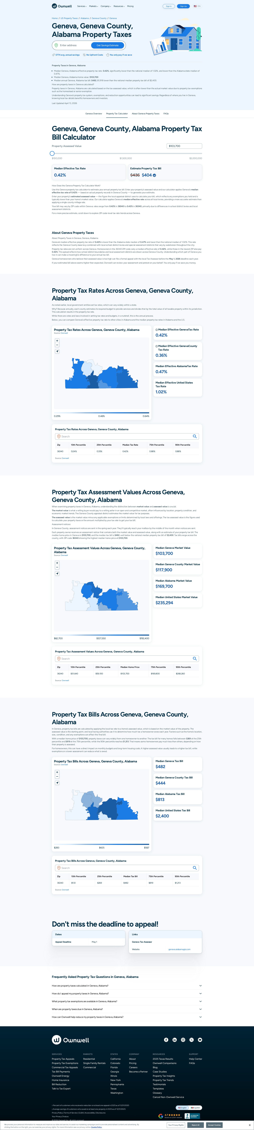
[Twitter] (191, 1039)
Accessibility (90, 1113)
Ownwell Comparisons (164, 1063)
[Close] (250, 1125)
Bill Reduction (59, 1084)
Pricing (132, 1063)
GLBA (81, 1113)
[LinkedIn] (175, 1039)
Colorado (115, 1063)
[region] (127, 1125)
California (115, 1058)
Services (57, 1054)
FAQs (192, 1063)
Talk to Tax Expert (61, 1088)
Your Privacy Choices (60, 1116)
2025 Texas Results (163, 1058)
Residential (89, 1058)
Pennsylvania (117, 1084)
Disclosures (101, 1113)
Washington (116, 1092)
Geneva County (99, 18)
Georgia (114, 1071)
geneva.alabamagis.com (179, 949)
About (132, 1058)
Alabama (85, 18)
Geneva (113, 18)
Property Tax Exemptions (65, 1063)
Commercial (89, 1067)
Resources (159, 1054)
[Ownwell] (62, 6)
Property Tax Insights (164, 1075)
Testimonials (159, 1084)
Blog (155, 1067)
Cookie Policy (96, 1127)
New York (115, 1080)
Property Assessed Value (66, 145)
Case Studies (160, 1071)
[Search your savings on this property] (195, 436)
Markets (88, 1054)
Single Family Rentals (94, 1063)
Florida (114, 1067)
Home (55, 18)
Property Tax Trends (163, 1080)
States (114, 1054)
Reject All (195, 1125)
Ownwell (64, 333)
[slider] (52, 153)
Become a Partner (138, 1071)
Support (193, 1054)
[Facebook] (166, 1039)
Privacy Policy (57, 1113)
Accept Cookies (214, 1125)
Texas (113, 1088)
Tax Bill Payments (61, 1071)
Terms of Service (71, 1113)
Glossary (157, 1092)
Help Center (195, 1058)
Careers (133, 1067)
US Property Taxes (69, 18)
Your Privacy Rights (176, 1125)
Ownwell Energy (60, 1075)
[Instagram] (183, 1039)
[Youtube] (200, 1039)
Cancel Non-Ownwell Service (168, 1097)
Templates (158, 1088)
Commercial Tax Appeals (65, 1067)
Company (134, 1054)
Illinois (113, 1075)
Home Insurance (60, 1080)
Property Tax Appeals (63, 1058)
